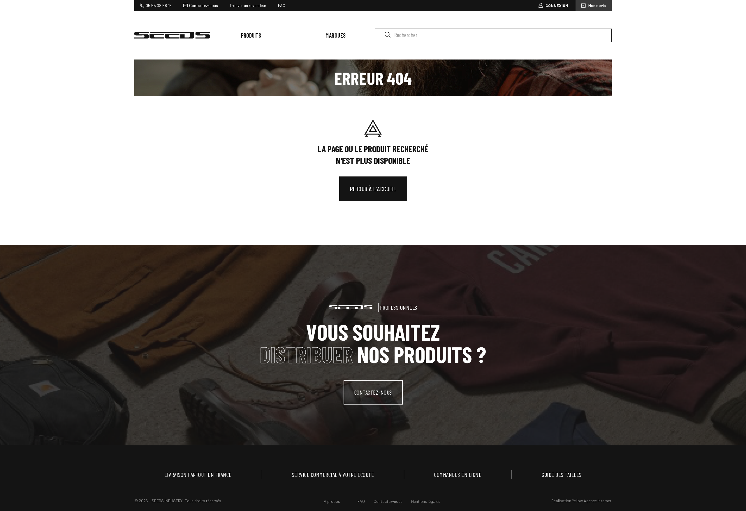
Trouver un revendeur (248, 5)
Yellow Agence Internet (592, 500)
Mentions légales (425, 501)
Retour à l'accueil (373, 188)
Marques (336, 35)
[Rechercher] (387, 34)
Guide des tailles (562, 474)
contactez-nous (373, 392)
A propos (332, 501)
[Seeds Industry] (172, 35)
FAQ (281, 5)
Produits (251, 35)
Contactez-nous (203, 5)
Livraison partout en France (198, 474)
